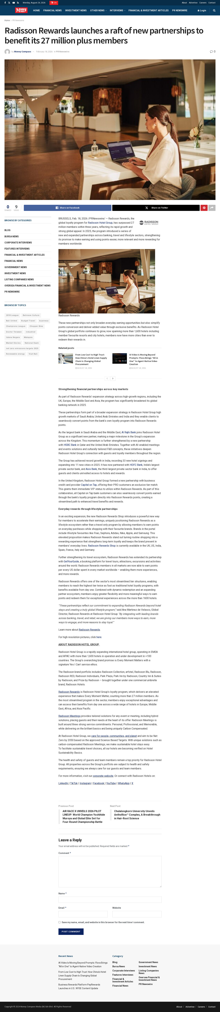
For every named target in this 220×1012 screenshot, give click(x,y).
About (184, 3)
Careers (202, 3)
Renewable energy (15, 354)
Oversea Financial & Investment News (28, 285)
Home (36, 10)
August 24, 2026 (84, 368)
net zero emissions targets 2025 (22, 348)
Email (62, 907)
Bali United (11, 321)
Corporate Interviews (18, 242)
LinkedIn (63, 783)
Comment (64, 853)
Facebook (98, 783)
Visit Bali (33, 354)
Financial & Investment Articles (149, 10)
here (98, 637)
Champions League (15, 326)
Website (116, 908)
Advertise (193, 3)
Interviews (116, 10)
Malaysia (28, 337)
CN (55, 3)
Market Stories (13, 343)
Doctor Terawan (14, 332)
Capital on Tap (89, 484)
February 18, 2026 (44, 51)
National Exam (32, 343)
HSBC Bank (70, 444)
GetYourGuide (71, 561)
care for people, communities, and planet (114, 736)
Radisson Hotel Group (100, 222)
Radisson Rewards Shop (102, 545)
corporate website (103, 775)
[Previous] (107, 378)
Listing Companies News (19, 279)
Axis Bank (91, 469)
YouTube (111, 783)
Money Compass (22, 51)
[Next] (112, 378)
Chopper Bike (36, 326)
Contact (211, 3)
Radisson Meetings (69, 716)
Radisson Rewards (89, 629)
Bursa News (12, 236)
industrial (30, 332)
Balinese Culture (31, 315)
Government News (16, 267)
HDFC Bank (136, 464)
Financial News (52, 10)
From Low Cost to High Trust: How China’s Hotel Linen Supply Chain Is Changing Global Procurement (91, 359)
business (43, 321)
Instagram (85, 783)
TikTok (74, 783)
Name (62, 893)
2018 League (12, 315)
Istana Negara (13, 337)
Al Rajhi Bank (129, 432)
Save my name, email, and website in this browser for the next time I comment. (103, 922)
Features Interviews (17, 248)
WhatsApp (123, 783)
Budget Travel (28, 321)
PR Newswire (179, 10)
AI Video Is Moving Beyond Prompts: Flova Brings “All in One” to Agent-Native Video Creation (143, 359)
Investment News (76, 10)
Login (203, 10)
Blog (7, 230)
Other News (97, 10)
